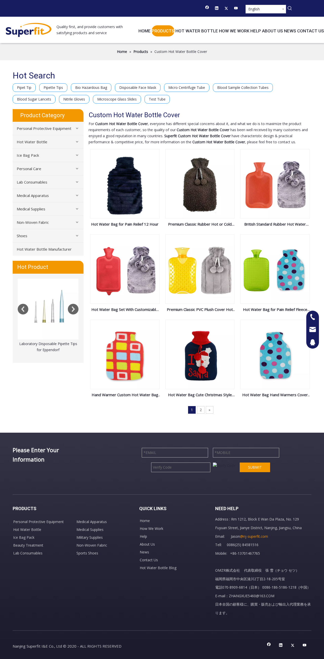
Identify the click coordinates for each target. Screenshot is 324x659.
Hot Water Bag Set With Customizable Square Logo (124, 310)
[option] (48, 316)
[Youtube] (236, 8)
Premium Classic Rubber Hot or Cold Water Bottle (200, 225)
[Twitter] (226, 8)
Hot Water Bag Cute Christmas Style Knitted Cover (200, 395)
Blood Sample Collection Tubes (243, 87)
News (144, 552)
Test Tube (157, 99)
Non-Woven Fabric (33, 222)
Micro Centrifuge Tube (186, 87)
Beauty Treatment (28, 545)
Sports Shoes (87, 553)
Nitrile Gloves (74, 99)
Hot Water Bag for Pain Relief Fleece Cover (275, 310)
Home (145, 520)
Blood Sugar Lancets (34, 99)
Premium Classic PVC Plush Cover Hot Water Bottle (200, 310)
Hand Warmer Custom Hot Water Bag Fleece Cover (125, 395)
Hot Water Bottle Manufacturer (44, 249)
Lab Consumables (32, 182)
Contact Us (149, 559)
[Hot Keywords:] (289, 8)
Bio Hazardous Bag (91, 87)
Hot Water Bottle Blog (158, 567)
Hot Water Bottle (32, 141)
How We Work (151, 528)
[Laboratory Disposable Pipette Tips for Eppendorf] (48, 309)
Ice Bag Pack (28, 155)
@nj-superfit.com (254, 536)
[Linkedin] (217, 8)
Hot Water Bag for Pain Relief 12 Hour (124, 224)
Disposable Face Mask (137, 87)
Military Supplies (89, 537)
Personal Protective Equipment (44, 128)
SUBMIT (255, 467)
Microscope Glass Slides (117, 99)
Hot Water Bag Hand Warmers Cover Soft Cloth (275, 395)
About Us (147, 544)
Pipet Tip (24, 87)
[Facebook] (207, 8)
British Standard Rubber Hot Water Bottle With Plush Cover (275, 225)
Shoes (22, 235)
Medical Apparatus (33, 195)
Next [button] (73, 309)
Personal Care (29, 168)
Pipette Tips (53, 87)
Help (143, 536)
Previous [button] (23, 309)
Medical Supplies (31, 208)
